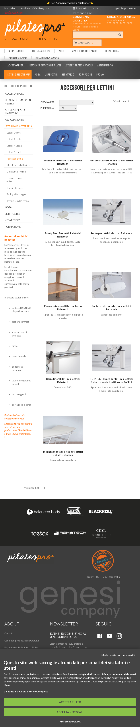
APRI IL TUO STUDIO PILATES (84, 51)
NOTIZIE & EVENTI (16, 51)
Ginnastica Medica (16, 171)
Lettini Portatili (14, 152)
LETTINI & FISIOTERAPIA (18, 74)
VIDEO (61, 51)
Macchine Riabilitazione (18, 165)
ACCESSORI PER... (16, 65)
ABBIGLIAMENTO (105, 65)
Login (116, 8)
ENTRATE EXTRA (112, 51)
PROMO (100, 74)
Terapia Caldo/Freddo (18, 200)
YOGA (37, 74)
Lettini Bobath (14, 139)
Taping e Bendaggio (16, 194)
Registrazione (128, 8)
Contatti (8, 633)
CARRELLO (85, 42)
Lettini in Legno (14, 145)
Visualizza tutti (121, 101)
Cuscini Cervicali (15, 188)
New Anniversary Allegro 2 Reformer (70, 2)
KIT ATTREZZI (68, 74)
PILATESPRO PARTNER (18, 57)
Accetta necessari (70, 712)
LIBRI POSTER (51, 74)
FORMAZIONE (85, 74)
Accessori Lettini (15, 158)
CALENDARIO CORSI (41, 51)
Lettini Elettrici (14, 132)
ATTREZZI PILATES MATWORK (79, 65)
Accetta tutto (70, 702)
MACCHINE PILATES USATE (47, 57)
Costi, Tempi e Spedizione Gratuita (21, 640)
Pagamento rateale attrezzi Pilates (21, 647)
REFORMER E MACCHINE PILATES (45, 65)
